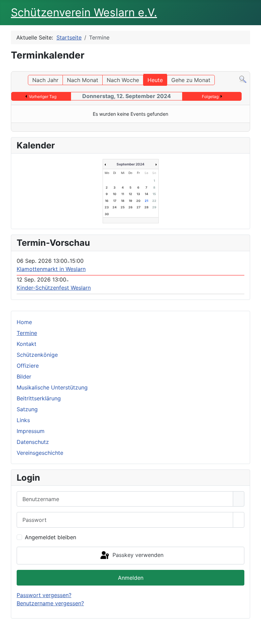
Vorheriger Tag (42, 96)
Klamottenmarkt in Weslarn (51, 269)
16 (106, 201)
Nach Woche (123, 80)
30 (107, 214)
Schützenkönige (37, 354)
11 (122, 194)
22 (154, 201)
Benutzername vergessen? (50, 603)
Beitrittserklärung (39, 398)
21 (146, 201)
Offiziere (28, 365)
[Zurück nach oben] (252, 615)
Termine (27, 333)
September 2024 (130, 164)
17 (114, 201)
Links (23, 420)
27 (138, 207)
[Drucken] (247, 68)
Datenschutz (33, 441)
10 (114, 194)
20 (138, 201)
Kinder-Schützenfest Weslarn (54, 287)
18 (122, 201)
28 (146, 207)
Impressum (31, 431)
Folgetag (210, 96)
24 (114, 207)
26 (130, 207)
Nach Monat (82, 80)
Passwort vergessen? (44, 595)
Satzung (27, 409)
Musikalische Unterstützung (52, 387)
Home (24, 322)
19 (130, 201)
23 (107, 207)
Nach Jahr (45, 80)
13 (138, 194)
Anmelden (130, 577)
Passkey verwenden (137, 554)
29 (154, 207)
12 (130, 194)
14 (146, 194)
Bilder (24, 376)
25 (123, 207)
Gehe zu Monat (190, 80)
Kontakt (26, 343)
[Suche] (242, 79)
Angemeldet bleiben (50, 537)
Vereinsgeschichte (40, 452)
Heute (155, 80)
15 (154, 194)
